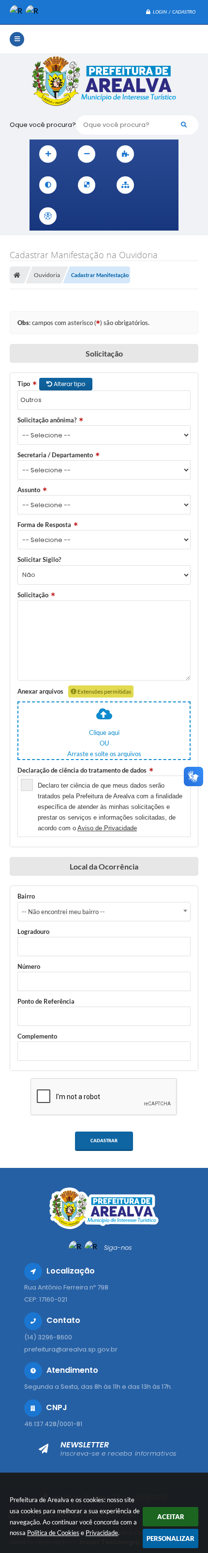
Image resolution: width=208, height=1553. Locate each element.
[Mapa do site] (125, 185)
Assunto (28, 490)
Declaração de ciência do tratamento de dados (82, 770)
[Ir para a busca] (120, 216)
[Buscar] (183, 125)
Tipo (23, 384)
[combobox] (104, 911)
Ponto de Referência (45, 1001)
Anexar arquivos (40, 691)
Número (28, 966)
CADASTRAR (104, 1140)
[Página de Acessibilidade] (48, 216)
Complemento (37, 1036)
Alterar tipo (68, 384)
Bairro (26, 896)
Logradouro (33, 931)
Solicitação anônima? (46, 420)
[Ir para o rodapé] (141, 216)
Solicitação (32, 595)
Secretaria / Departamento (55, 455)
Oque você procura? (43, 124)
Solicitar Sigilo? (39, 559)
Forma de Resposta (44, 524)
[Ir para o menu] (99, 216)
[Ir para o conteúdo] (78, 216)
